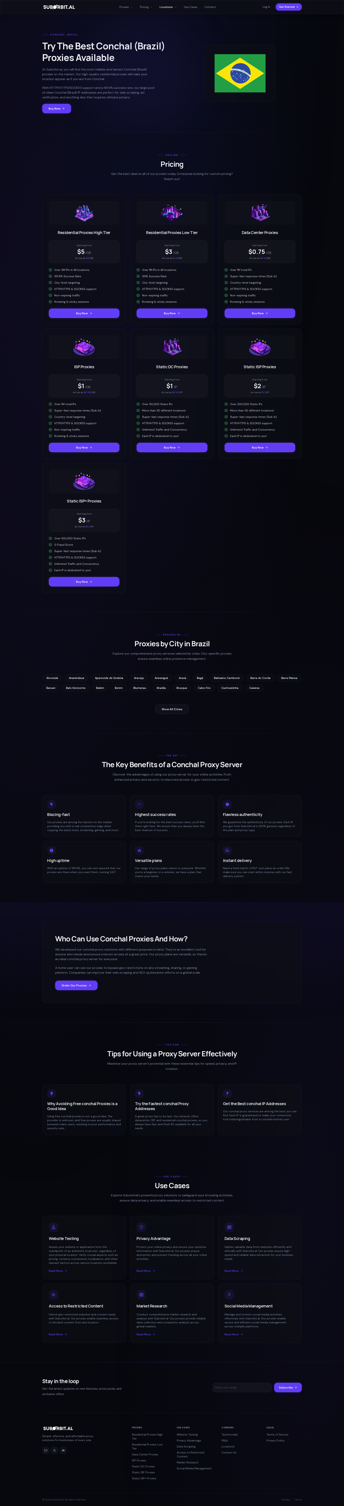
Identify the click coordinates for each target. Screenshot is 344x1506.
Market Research (187, 1462)
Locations (228, 1446)
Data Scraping (186, 1446)
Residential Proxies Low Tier (147, 1446)
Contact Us (229, 1452)
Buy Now (54, 108)
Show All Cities (172, 709)
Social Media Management (194, 1468)
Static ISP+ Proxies (144, 1478)
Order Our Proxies (74, 985)
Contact (210, 7)
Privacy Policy (275, 1440)
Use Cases (190, 7)
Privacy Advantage (189, 1440)
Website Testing (187, 1434)
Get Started (287, 7)
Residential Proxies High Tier (147, 1436)
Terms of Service (277, 1434)
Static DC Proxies (143, 1466)
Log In (266, 7)
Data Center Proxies (145, 1454)
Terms (298, 1499)
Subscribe (286, 1387)
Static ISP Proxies (143, 1472)
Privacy (286, 1499)
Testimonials (230, 1434)
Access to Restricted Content (190, 1454)
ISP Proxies (139, 1460)
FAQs (225, 1440)
